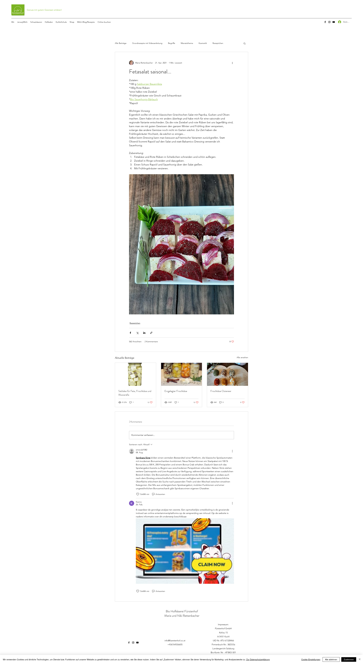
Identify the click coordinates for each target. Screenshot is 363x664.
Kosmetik (203, 43)
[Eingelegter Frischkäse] (181, 374)
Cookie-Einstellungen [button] (310, 659)
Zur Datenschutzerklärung (258, 659)
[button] (244, 43)
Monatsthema (187, 43)
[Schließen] (359, 659)
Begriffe (171, 43)
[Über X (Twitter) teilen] (137, 332)
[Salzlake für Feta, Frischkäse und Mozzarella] (135, 374)
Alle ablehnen (331, 659)
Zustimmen (349, 659)
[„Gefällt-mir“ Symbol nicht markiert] (138, 494)
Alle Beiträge (120, 43)
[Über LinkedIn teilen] (144, 332)
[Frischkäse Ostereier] (227, 374)
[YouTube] (333, 22)
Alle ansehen (242, 357)
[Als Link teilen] (151, 332)
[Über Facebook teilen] (130, 332)
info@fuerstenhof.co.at (174, 640)
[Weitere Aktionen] (232, 62)
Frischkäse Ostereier (220, 391)
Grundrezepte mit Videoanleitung (147, 43)
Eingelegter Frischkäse (175, 391)
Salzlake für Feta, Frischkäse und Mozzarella (134, 393)
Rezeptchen (218, 43)
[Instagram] (329, 22)
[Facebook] (325, 22)
